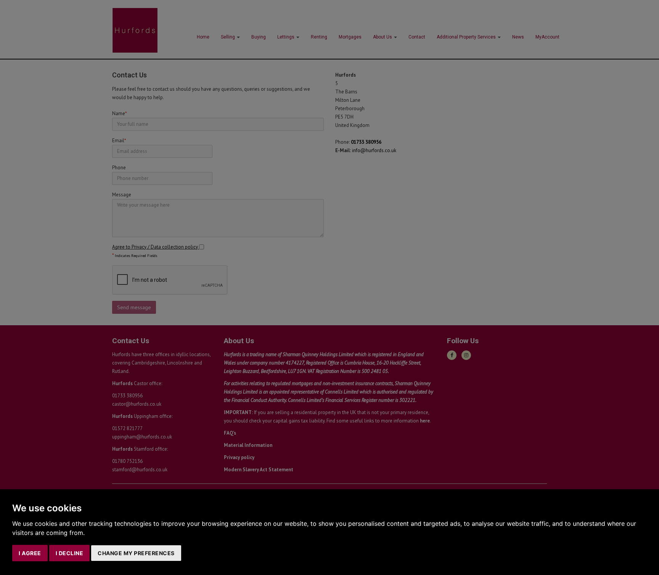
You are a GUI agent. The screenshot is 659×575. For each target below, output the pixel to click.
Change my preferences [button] (136, 553)
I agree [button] (30, 553)
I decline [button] (70, 553)
